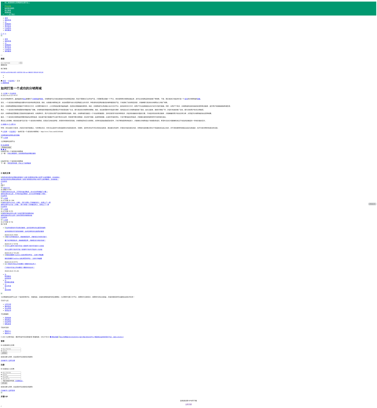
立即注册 (4, 383)
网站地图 (54, 337)
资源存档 (8, 12)
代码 (24, 72)
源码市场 (8, 20)
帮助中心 (8, 331)
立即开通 (188, 404)
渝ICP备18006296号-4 (86, 337)
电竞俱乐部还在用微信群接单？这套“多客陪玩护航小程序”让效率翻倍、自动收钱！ (30, 179)
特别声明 (8, 322)
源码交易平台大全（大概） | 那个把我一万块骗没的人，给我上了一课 (25, 204)
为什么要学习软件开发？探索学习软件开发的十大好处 (23, 249)
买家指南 (8, 318)
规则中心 (8, 333)
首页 (6, 18)
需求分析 (35, 72)
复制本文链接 (7, 147)
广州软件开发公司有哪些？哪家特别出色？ (20, 267)
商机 (41, 99)
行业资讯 (8, 28)
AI (5, 22)
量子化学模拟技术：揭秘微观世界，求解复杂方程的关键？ (25, 240)
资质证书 (8, 310)
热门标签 (8, 10)
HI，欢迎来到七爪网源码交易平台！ (17, 2)
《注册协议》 (19, 381)
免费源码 (8, 24)
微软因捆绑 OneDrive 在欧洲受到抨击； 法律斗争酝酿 (23, 258)
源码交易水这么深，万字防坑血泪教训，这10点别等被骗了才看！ (23, 194)
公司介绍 (8, 304)
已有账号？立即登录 (8, 390)
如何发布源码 (9, 8)
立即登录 (4, 353)
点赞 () (13, 124)
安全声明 (8, 308)
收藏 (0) (5, 124)
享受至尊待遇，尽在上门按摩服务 (19, 163)
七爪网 (5, 93)
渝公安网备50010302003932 (69, 337)
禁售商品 (8, 320)
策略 (198, 99)
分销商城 (35, 99)
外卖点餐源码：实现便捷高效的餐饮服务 (21, 153)
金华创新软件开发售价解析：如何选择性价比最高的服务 (24, 231)
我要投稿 (5, 83)
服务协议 (8, 306)
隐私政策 (8, 324)
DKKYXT (6, 188)
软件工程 (41, 72)
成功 (186, 99)
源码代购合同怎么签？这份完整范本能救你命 (16, 215)
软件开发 (3, 72)
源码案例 (8, 30)
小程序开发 (19, 72)
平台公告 (8, 6)
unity (27, 72)
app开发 (8, 72)
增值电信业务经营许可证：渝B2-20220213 (109, 337)
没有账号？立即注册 (8, 360)
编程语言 (30, 72)
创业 (24, 99)
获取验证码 (372, 204)
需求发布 (8, 26)
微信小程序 (13, 72)
